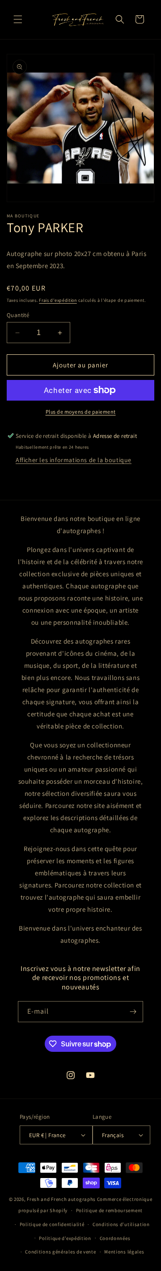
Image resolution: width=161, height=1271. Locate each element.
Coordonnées (115, 1238)
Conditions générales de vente (60, 1252)
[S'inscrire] (133, 1011)
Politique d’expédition (65, 1238)
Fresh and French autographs (61, 1199)
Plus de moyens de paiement (81, 411)
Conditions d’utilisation (121, 1224)
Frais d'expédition (58, 300)
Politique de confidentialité (52, 1224)
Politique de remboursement (109, 1210)
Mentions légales (124, 1252)
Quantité (18, 315)
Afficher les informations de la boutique (73, 460)
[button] (18, 19)
